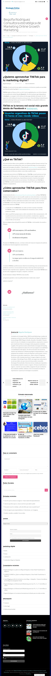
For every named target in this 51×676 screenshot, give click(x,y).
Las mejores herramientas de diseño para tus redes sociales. (30, 593)
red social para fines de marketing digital (25, 195)
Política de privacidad (9, 609)
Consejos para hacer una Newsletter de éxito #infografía (25, 417)
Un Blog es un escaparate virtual (14, 580)
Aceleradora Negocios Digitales (12, 560)
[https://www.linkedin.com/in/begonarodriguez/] (12, 625)
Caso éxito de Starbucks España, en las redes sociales (40, 637)
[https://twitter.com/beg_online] (16, 625)
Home (5, 553)
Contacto (6, 603)
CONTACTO (7, 557)
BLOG (5, 550)
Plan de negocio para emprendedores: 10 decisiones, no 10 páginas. (21, 510)
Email (11, 533)
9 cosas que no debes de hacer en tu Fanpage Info (40, 413)
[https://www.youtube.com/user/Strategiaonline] (20, 625)
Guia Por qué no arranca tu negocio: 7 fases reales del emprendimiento (22, 500)
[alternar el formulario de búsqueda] (47, 1)
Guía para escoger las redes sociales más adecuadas (9, 414)
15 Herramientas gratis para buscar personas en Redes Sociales (39, 626)
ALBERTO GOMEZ (9, 574)
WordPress (28, 674)
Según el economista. (24, 89)
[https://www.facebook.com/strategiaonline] (5, 625)
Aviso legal (7, 606)
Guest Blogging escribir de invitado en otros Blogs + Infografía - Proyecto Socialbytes (25, 579)
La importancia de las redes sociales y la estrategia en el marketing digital (8, 313)
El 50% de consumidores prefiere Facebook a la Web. (25, 436)
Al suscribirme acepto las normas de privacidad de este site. (23, 538)
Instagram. (32, 108)
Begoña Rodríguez (7, 83)
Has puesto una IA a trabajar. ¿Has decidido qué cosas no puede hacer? (22, 507)
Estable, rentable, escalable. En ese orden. (14, 513)
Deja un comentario (29, 83)
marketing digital (33, 167)
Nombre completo (13, 529)
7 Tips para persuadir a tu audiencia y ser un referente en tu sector (10, 436)
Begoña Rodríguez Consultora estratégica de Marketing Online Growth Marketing (22, 24)
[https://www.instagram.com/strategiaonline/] (9, 625)
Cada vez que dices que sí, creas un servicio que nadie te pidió (19, 503)
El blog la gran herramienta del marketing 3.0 (40, 631)
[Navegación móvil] (47, 18)
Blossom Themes (43, 672)
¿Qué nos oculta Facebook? (38, 435)
